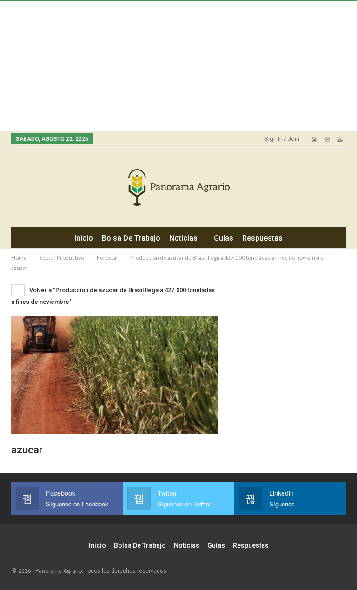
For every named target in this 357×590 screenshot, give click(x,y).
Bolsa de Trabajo (131, 238)
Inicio (83, 238)
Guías (223, 238)
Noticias (183, 238)
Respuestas (262, 238)
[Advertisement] (178, 66)
